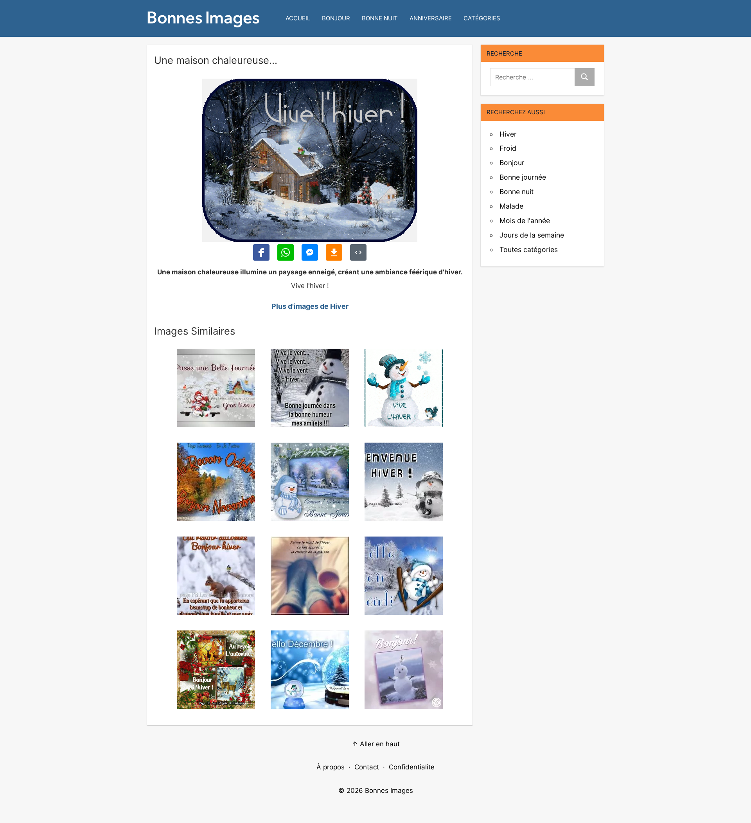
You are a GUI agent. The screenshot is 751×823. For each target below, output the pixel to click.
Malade (511, 206)
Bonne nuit (380, 18)
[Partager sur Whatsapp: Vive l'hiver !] (285, 252)
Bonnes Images (389, 790)
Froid (507, 148)
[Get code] (358, 252)
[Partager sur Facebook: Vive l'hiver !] (261, 252)
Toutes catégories (528, 249)
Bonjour (336, 18)
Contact (366, 767)
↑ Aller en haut (376, 744)
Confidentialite (412, 767)
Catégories (482, 18)
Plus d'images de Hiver (310, 306)
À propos (330, 767)
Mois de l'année (524, 220)
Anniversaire (431, 18)
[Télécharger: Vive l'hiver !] (334, 252)
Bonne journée (522, 177)
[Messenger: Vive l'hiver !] (310, 252)
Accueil (298, 18)
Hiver (508, 134)
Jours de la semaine (531, 235)
